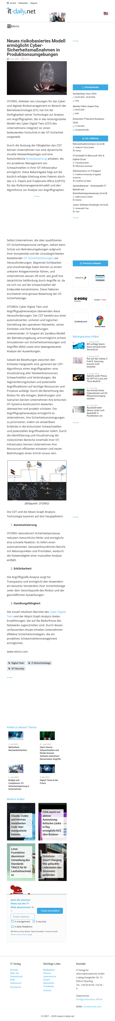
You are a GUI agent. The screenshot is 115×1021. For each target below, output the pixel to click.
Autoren (47, 990)
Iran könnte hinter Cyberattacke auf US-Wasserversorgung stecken (97, 394)
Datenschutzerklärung (20, 934)
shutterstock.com (92, 1006)
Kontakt (14, 970)
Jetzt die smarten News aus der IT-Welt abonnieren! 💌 (22, 903)
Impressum (15, 983)
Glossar (47, 973)
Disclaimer (15, 987)
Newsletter (48, 983)
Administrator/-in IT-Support (87, 171)
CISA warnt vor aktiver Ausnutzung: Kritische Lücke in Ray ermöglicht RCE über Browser (52, 823)
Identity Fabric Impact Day (86, 106)
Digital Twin (18, 662)
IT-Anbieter (48, 986)
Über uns (14, 973)
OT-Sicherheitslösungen (39, 258)
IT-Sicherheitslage (41, 662)
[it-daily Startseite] (26, 11)
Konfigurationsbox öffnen (89, 999)
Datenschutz (16, 976)
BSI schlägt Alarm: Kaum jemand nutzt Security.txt (96, 347)
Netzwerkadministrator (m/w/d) (89, 144)
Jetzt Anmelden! (51, 910)
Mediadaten (49, 970)
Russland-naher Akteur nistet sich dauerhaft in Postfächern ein (95, 411)
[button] (13, 26)
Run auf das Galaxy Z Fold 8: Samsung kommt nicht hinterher (97, 362)
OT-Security (18, 668)
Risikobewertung (36, 158)
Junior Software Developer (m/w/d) (90, 204)
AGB (12, 979)
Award (46, 979)
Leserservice (49, 976)
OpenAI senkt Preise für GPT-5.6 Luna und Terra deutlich (97, 379)
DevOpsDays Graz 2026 (85, 93)
